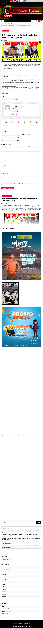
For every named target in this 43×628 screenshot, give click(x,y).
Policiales (4, 584)
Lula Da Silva (30, 32)
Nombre (3, 168)
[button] (36, 21)
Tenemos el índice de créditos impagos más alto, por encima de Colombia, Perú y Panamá (21, 530)
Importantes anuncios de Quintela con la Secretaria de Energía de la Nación (19, 199)
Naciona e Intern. (5, 30)
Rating (2, 165)
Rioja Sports (4, 594)
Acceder (3, 606)
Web (2, 178)
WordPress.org (5, 613)
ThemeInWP (27, 626)
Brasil (7, 32)
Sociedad (4, 596)
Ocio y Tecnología (6, 581)
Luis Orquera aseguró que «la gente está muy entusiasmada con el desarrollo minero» (21, 538)
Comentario (3, 150)
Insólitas (3, 572)
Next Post (4, 193)
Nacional (4, 579)
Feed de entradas (6, 608)
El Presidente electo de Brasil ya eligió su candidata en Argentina (19, 36)
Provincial (10, 196)
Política (4, 196)
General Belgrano (6, 569)
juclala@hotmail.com (18, 111)
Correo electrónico (5, 173)
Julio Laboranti (16, 109)
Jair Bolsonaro (24, 32)
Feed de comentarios (6, 611)
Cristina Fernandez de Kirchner (15, 32)
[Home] (2, 21)
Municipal (4, 574)
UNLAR (3, 599)
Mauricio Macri (36, 32)
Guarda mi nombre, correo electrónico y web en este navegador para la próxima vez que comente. (20, 184)
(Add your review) (26, 134)
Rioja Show (4, 591)
